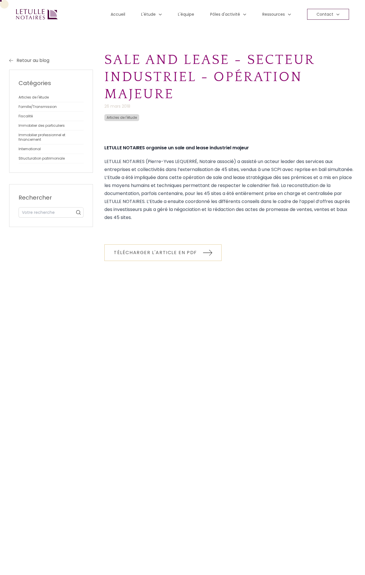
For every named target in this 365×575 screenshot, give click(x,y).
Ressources (273, 14)
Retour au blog (33, 60)
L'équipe (186, 14)
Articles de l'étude (122, 117)
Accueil (118, 14)
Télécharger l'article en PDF (156, 252)
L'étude (148, 14)
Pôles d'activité (225, 14)
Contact (325, 14)
